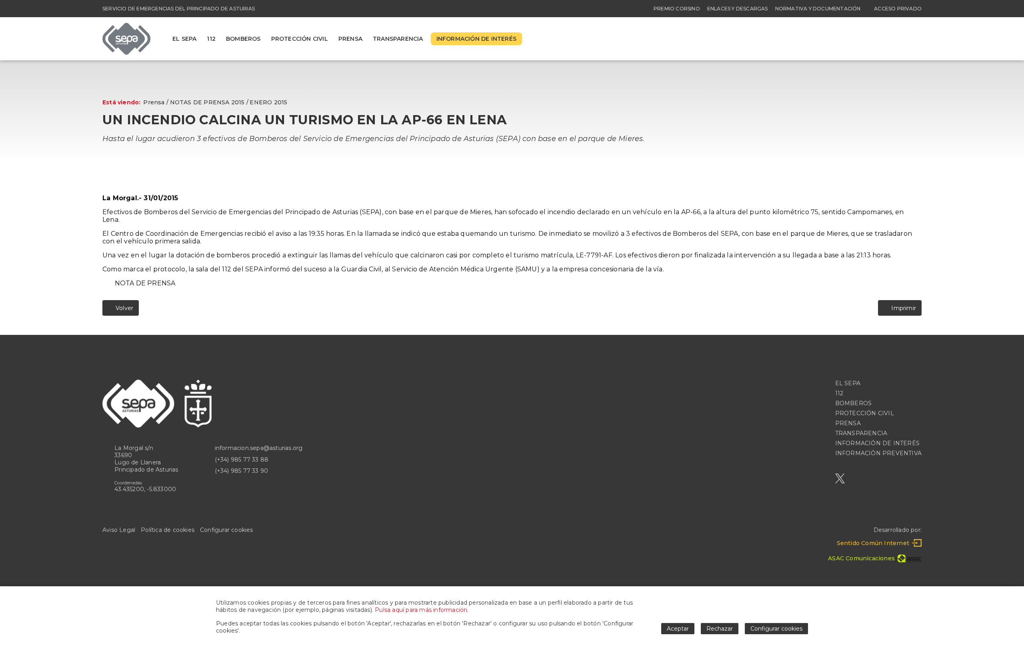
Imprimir (902, 308)
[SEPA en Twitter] (840, 479)
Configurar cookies (226, 530)
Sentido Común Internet (873, 543)
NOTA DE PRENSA (145, 283)
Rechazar (719, 628)
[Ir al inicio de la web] (126, 52)
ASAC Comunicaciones (861, 558)
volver (122, 308)
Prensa (153, 102)
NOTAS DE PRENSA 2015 (207, 102)
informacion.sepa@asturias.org (259, 448)
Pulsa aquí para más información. (421, 609)
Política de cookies (167, 530)
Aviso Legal (118, 530)
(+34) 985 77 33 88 (242, 459)
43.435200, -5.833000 (145, 489)
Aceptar (678, 628)
